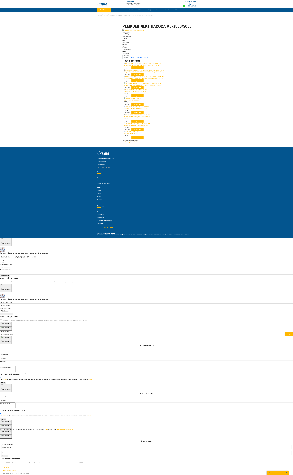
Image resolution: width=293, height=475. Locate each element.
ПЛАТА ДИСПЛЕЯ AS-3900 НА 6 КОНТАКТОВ (135, 91)
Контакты (167, 10)
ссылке (85, 281)
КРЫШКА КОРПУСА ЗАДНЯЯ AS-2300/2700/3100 (136, 125)
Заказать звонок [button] (191, 5)
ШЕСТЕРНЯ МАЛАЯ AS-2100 (131, 133)
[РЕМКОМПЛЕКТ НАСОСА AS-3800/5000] (159, 30)
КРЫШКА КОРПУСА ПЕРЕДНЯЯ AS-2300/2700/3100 (137, 117)
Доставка (99, 209)
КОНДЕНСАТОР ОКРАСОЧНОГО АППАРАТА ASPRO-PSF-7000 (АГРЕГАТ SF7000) (144, 72)
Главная (131, 10)
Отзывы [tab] (146, 57)
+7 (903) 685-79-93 (190, 2)
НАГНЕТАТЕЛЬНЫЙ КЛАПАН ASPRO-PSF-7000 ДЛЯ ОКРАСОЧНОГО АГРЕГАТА (143, 78)
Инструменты (100, 180)
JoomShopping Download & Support (131, 142)
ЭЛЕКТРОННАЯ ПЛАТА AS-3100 (132, 100)
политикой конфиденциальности (65, 429)
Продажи (99, 190)
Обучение (99, 199)
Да (3, 260)
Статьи (176, 10)
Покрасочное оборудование (103, 183)
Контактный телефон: (5, 270)
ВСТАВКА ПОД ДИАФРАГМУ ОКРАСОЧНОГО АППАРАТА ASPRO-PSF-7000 (142, 85)
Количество (3, 361)
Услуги (140, 10)
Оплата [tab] (132, 57)
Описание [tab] (126, 57)
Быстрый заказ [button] (137, 68)
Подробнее (127, 68)
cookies (46, 429)
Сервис (99, 193)
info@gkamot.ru (191, 4)
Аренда (149, 10)
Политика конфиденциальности (104, 220)
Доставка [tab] (139, 57)
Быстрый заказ (127, 36)
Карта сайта (100, 223)
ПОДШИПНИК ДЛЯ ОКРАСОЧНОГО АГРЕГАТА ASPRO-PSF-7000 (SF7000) (142, 65)
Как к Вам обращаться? (6, 264)
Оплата (98, 211)
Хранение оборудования (103, 202)
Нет (3, 262)
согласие (7, 281)
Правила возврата (101, 214)
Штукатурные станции (102, 175)
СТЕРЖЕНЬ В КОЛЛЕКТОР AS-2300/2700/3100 (135, 108)
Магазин (158, 10)
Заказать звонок (109, 227)
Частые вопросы (101, 217)
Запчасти (99, 177)
